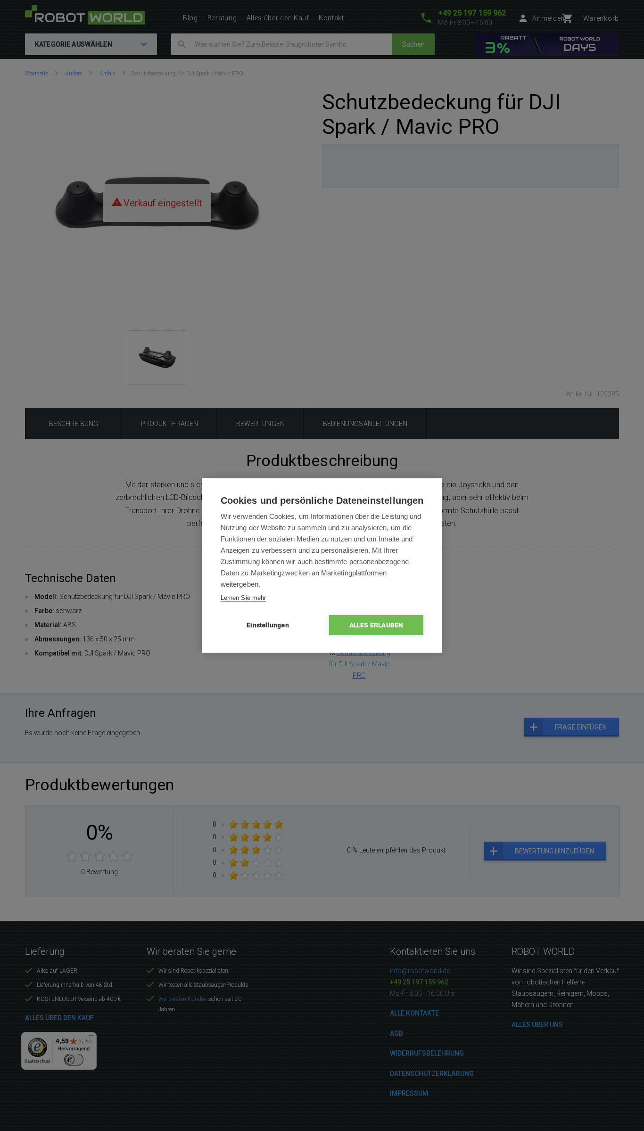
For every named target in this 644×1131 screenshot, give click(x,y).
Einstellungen (268, 625)
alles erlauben (376, 625)
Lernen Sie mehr (243, 597)
